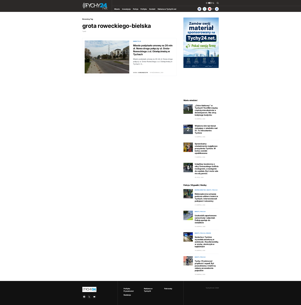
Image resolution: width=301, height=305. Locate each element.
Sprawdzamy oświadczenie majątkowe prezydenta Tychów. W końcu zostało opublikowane (206, 148)
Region (208, 233)
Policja (214, 190)
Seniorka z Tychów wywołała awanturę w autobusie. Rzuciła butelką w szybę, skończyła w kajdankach (206, 242)
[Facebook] (199, 9)
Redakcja (127, 295)
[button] (210, 3)
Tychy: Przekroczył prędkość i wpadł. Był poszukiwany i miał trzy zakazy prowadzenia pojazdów (205, 266)
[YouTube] (94, 296)
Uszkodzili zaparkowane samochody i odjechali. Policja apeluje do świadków (206, 219)
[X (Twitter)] (204, 9)
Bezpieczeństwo (200, 190)
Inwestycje (137, 41)
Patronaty (168, 289)
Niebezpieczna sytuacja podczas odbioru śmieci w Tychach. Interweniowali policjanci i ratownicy (206, 197)
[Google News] (217, 9)
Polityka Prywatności (129, 290)
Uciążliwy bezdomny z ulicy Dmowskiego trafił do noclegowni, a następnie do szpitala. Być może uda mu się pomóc (207, 169)
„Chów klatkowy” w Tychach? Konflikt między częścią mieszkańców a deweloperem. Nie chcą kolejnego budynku (206, 110)
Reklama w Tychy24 (148, 290)
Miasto (209, 190)
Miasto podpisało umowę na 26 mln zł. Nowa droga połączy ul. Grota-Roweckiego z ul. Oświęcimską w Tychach (152, 50)
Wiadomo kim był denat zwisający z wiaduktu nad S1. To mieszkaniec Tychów (206, 129)
